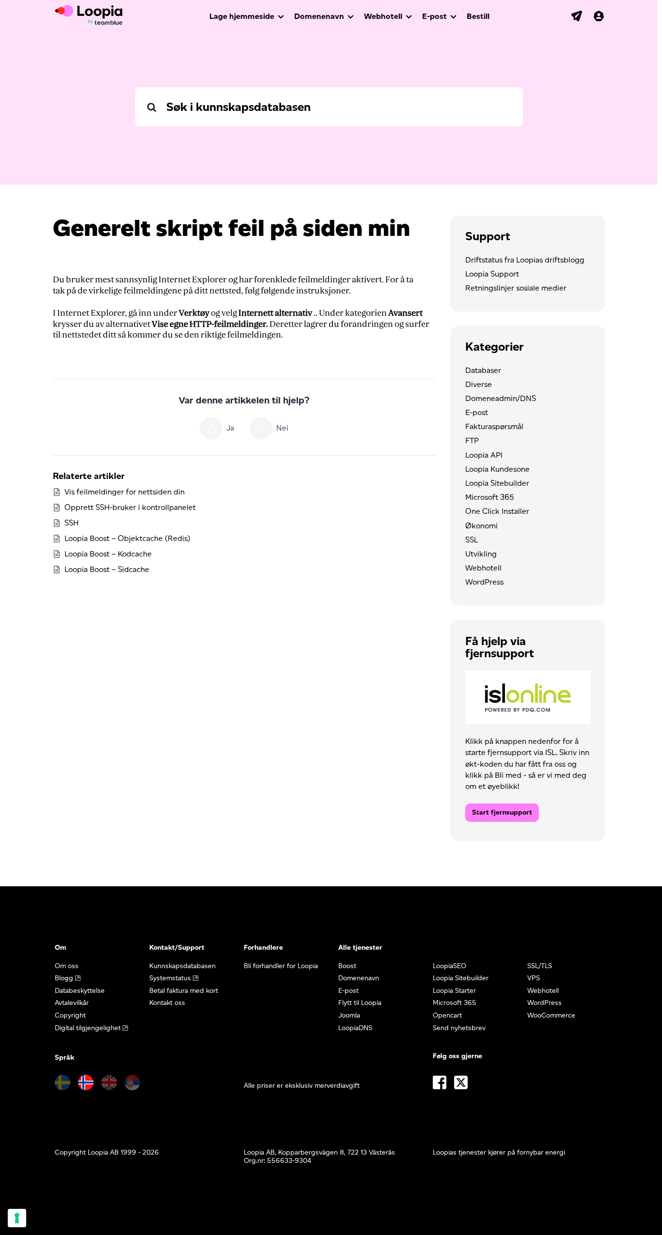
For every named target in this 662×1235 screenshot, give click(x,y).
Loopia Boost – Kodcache (108, 553)
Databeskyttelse (80, 991)
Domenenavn (319, 16)
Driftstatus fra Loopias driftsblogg (524, 259)
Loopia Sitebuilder (497, 483)
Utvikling (481, 553)
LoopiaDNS (355, 1028)
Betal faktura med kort (183, 991)
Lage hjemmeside (241, 16)
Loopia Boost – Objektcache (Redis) (127, 538)
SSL (471, 539)
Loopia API (484, 455)
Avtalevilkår (72, 1003)
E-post (434, 16)
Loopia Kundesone (497, 469)
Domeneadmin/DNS (500, 398)
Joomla (349, 1015)
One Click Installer (497, 511)
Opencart (447, 1015)
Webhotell (383, 16)
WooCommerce (551, 1015)
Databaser (483, 370)
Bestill (478, 16)
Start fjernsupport (502, 812)
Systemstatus (170, 978)
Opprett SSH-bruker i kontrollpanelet (130, 507)
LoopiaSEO (449, 966)
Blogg (64, 978)
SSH (71, 522)
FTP (472, 440)
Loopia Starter (454, 991)
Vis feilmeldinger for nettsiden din (124, 491)
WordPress (484, 582)
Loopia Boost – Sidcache (106, 569)
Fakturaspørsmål (494, 426)
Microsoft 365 (489, 497)
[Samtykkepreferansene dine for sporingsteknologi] (17, 1218)
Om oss (67, 966)
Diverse (478, 384)
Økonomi (481, 525)
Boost (347, 966)
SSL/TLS (539, 966)
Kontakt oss (167, 1003)
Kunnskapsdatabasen (182, 966)
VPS (533, 978)
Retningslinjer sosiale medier (516, 288)
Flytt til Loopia (359, 1003)
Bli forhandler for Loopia (281, 966)
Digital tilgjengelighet (88, 1028)
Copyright (70, 1015)
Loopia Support (492, 273)
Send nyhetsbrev (459, 1028)
